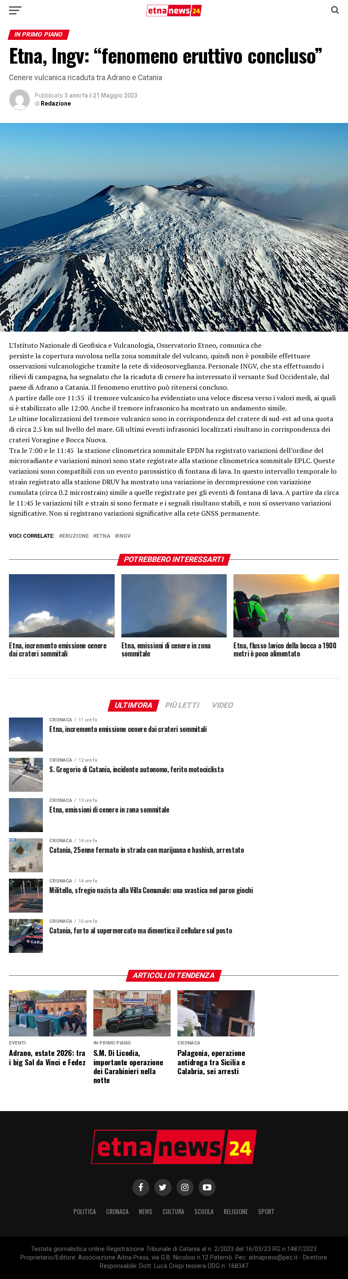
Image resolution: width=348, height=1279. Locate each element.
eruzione (75, 536)
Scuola (203, 1211)
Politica (84, 1211)
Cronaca (117, 1211)
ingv (124, 536)
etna (103, 536)
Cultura (173, 1211)
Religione (236, 1211)
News (145, 1211)
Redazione (56, 103)
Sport (266, 1211)
